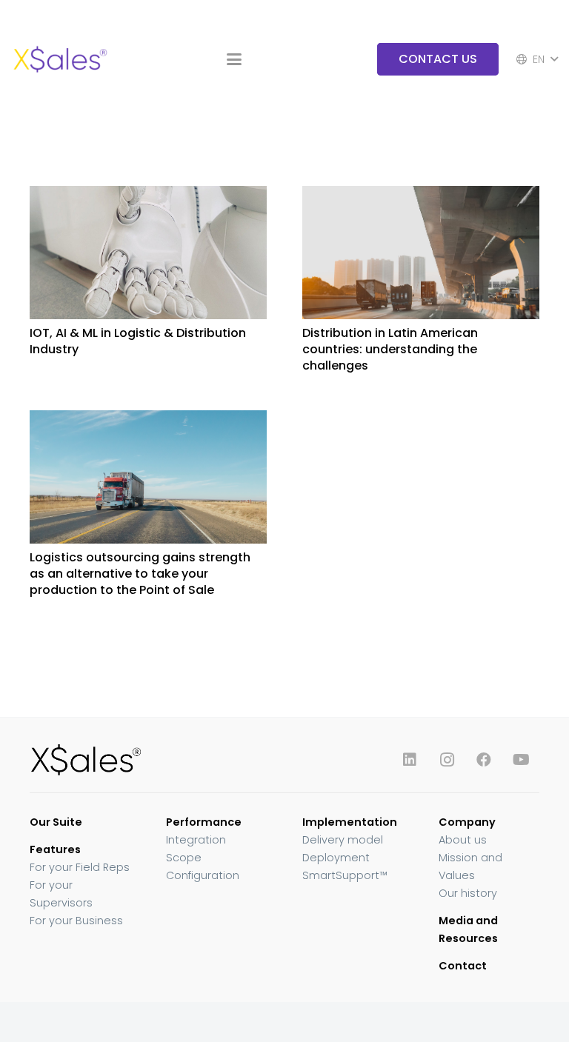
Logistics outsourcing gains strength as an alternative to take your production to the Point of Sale (140, 574)
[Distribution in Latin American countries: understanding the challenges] (420, 252)
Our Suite (56, 822)
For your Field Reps (80, 867)
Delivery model (342, 839)
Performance (204, 822)
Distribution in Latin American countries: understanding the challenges (390, 349)
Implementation (349, 822)
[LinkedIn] (409, 759)
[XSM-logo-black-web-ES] (148, 759)
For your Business (76, 920)
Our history (468, 893)
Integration (196, 839)
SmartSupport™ (344, 875)
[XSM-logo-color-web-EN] (59, 59)
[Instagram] (446, 759)
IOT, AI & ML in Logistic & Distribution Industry (138, 341)
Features (55, 849)
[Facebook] (483, 759)
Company (467, 822)
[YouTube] (520, 759)
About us (463, 839)
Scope (184, 857)
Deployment (336, 857)
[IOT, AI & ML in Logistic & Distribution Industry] (148, 252)
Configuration (202, 875)
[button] (234, 59)
